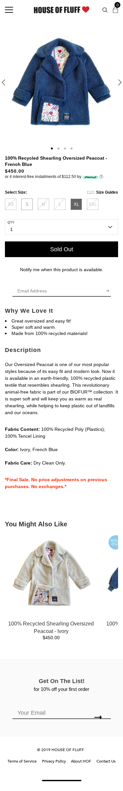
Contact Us (105, 761)
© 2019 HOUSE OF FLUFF (60, 749)
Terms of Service (22, 761)
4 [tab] (71, 148)
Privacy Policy (54, 761)
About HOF (81, 761)
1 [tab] (52, 148)
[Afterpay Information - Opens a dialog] (101, 176)
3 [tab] (65, 148)
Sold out (61, 249)
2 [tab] (58, 148)
